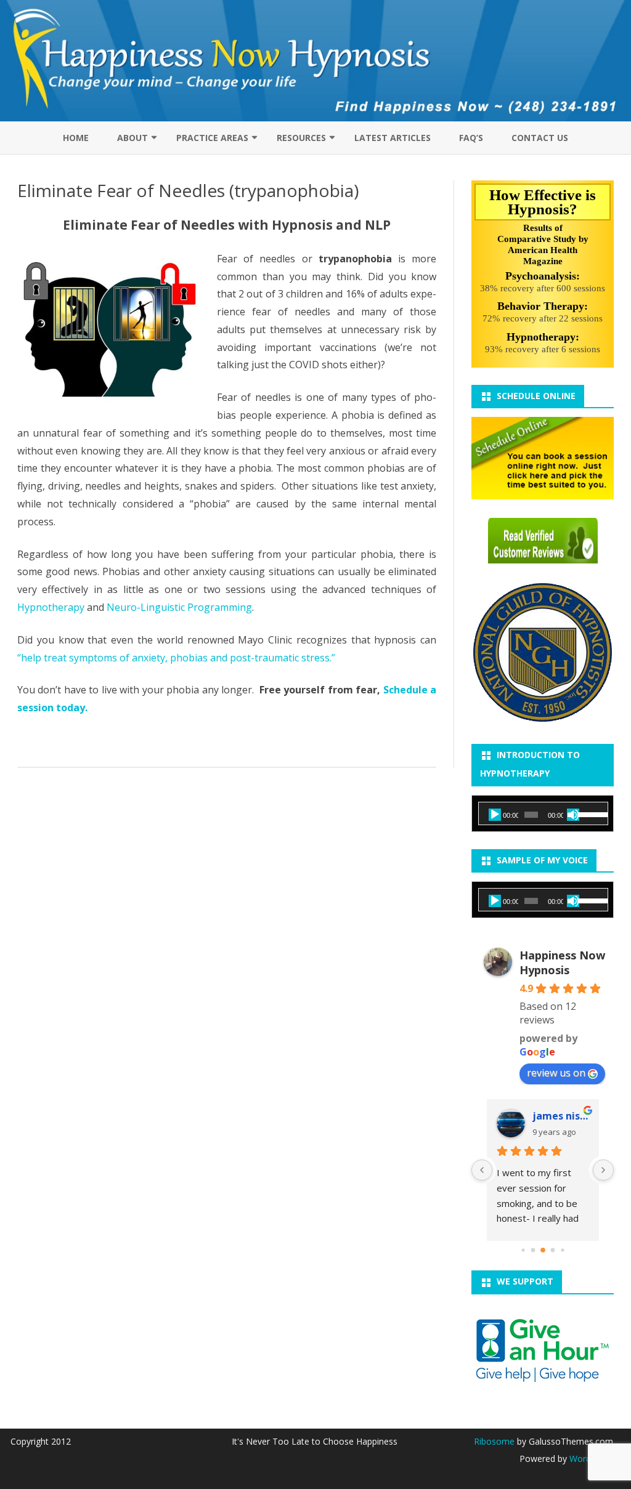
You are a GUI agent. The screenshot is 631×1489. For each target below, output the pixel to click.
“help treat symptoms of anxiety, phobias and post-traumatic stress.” (176, 657)
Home (76, 137)
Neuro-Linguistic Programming (179, 607)
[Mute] (573, 815)
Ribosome (494, 1441)
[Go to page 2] (542, 1250)
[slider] (589, 813)
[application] (543, 814)
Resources (301, 137)
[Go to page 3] (552, 1250)
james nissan (561, 1116)
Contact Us (539, 137)
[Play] (495, 815)
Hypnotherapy (50, 607)
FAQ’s (471, 137)
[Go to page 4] (562, 1250)
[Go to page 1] (533, 1250)
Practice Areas (212, 137)
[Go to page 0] (522, 1250)
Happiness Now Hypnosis (562, 962)
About (132, 137)
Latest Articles (392, 137)
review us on (556, 1072)
